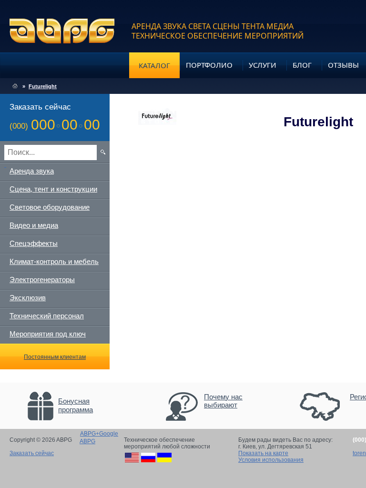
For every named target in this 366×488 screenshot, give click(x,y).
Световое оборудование (50, 207)
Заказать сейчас (32, 453)
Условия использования (271, 460)
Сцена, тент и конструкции (53, 189)
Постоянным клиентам (55, 357)
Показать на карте (263, 453)
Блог (302, 65)
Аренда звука (32, 171)
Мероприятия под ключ (48, 334)
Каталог (154, 65)
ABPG (62, 31)
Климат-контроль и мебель (54, 261)
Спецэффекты (34, 243)
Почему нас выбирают (223, 401)
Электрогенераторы (42, 279)
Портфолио (209, 65)
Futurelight (43, 86)
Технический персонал (47, 316)
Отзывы (343, 65)
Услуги (262, 65)
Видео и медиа (34, 225)
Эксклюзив (28, 298)
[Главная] (15, 86)
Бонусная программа (75, 405)
